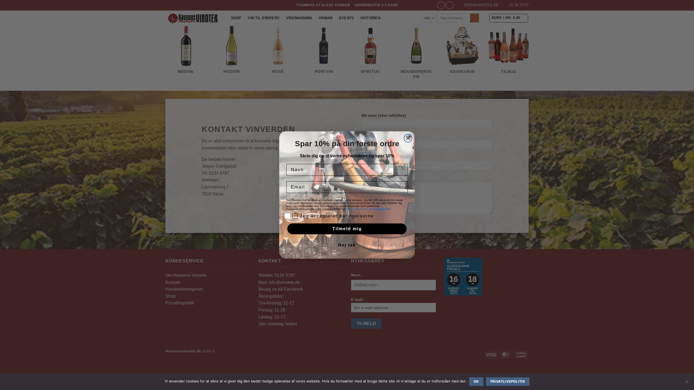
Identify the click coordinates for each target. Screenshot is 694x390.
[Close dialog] (408, 138)
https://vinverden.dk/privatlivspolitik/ (369, 208)
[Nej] (686, 383)
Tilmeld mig (347, 228)
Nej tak (347, 245)
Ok (476, 381)
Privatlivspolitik (507, 381)
